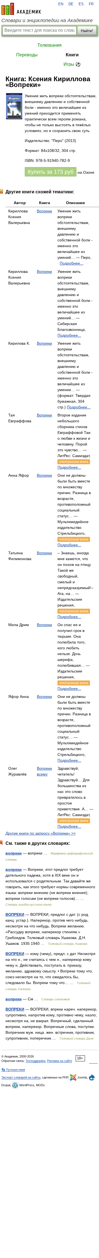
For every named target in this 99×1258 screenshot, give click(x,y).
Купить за (50, 172)
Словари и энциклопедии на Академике (47, 20)
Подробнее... (71, 263)
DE (70, 4)
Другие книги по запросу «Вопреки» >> (41, 833)
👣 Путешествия (13, 1069)
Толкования (49, 45)
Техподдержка (35, 1060)
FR (91, 4)
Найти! (87, 30)
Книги (72, 54)
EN (60, 4)
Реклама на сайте (59, 1060)
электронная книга (73, 462)
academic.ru (21, 9)
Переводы (27, 54)
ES (81, 4)
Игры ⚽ (72, 64)
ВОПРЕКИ (15, 914)
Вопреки (44, 211)
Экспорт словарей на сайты (20, 1077)
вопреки (14, 853)
